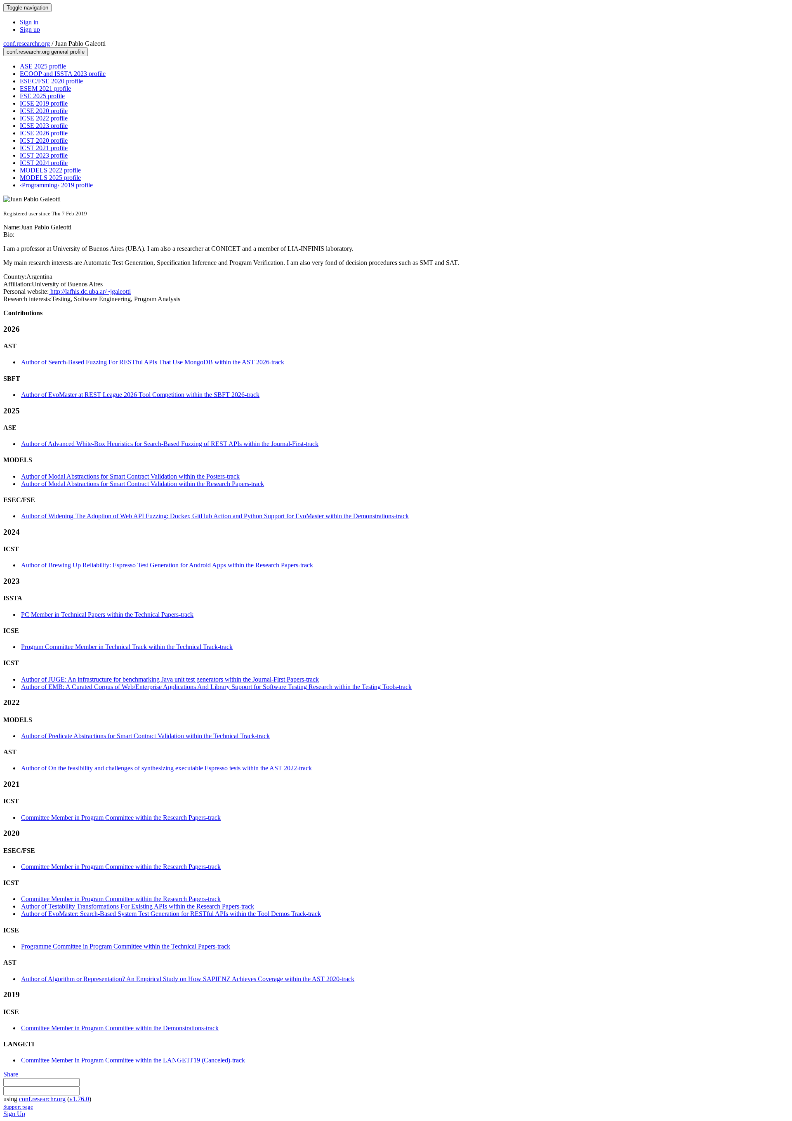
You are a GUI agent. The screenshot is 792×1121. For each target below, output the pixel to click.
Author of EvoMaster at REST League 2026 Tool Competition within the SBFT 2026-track (140, 394)
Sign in (29, 22)
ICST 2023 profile (44, 155)
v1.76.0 (79, 1098)
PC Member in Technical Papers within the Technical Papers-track (107, 614)
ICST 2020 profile (44, 140)
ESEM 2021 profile (45, 88)
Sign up (30, 29)
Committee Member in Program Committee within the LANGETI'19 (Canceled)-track (133, 1060)
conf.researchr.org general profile (46, 52)
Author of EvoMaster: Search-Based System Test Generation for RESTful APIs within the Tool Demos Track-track (171, 913)
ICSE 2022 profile (44, 118)
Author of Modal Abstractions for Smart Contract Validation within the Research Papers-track (142, 483)
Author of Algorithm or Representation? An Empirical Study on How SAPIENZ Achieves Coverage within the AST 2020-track (187, 978)
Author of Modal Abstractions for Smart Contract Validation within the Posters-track (130, 476)
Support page (18, 1107)
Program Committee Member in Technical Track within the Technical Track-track (127, 646)
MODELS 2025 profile (50, 177)
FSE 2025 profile (42, 95)
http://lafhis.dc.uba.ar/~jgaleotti (90, 291)
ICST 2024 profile (44, 162)
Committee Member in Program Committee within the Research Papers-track (121, 817)
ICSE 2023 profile (44, 125)
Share (10, 1074)
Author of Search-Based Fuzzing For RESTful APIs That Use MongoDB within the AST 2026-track (152, 362)
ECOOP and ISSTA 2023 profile (63, 73)
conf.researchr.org (26, 43)
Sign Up (14, 1113)
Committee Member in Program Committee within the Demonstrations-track (120, 1027)
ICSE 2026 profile (44, 133)
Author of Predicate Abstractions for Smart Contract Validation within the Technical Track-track (145, 735)
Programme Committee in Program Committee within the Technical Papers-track (125, 946)
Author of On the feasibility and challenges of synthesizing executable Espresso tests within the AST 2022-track (166, 768)
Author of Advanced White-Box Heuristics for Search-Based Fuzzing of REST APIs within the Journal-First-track (169, 443)
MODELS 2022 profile (50, 170)
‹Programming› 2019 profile (56, 185)
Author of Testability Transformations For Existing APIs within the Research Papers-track (137, 906)
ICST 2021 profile (44, 147)
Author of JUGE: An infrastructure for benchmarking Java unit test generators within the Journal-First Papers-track (170, 679)
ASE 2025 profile (43, 66)
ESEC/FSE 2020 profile (51, 81)
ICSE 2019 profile (44, 103)
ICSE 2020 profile (44, 110)
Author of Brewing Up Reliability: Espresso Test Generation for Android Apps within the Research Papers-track (167, 565)
